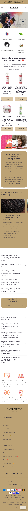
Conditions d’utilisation (9, 502)
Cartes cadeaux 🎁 (8, 463)
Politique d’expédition (21, 502)
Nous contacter (7, 422)
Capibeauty (13, 495)
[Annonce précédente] (1, 2)
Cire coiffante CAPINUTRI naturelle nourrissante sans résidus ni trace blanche (7, 120)
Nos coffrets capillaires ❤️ (10, 456)
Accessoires (6, 453)
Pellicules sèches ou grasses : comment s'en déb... (12, 217)
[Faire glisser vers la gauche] (10, 244)
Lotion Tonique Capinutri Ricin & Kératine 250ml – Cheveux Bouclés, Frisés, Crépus (7, 89)
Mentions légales (14, 507)
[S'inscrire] (22, 305)
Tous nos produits (8, 467)
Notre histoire (7, 429)
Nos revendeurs (7, 439)
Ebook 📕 (5, 460)
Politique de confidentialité (14, 499)
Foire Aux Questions (9, 432)
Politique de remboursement (17, 497)
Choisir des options (7, 129)
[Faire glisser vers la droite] (17, 244)
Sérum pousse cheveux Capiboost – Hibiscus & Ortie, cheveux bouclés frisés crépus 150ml (21, 119)
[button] (2, 7)
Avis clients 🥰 (7, 436)
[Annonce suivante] (26, 2)
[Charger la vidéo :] (14, 142)
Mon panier (6, 425)
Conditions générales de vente (14, 504)
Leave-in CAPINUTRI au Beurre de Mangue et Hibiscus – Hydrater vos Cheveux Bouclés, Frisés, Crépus (21, 89)
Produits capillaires (8, 449)
